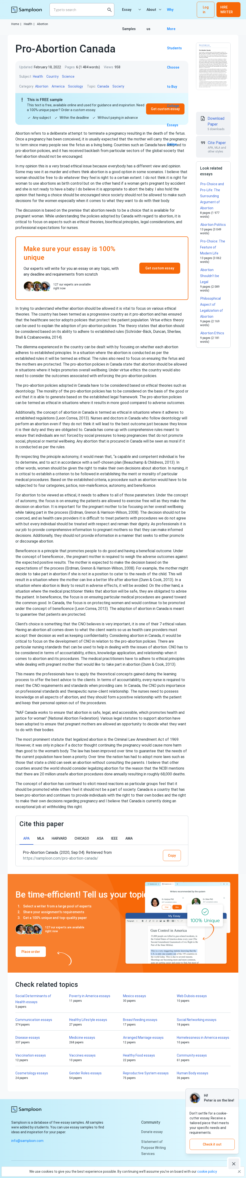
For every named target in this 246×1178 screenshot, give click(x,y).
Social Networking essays (196, 1020)
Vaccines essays (82, 1055)
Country (52, 76)
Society (118, 86)
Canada (103, 86)
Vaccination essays (30, 1055)
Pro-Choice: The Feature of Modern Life (212, 247)
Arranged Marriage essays (143, 1037)
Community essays (192, 1055)
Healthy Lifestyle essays (88, 1020)
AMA (129, 838)
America (58, 86)
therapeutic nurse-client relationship (98, 691)
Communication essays (33, 1020)
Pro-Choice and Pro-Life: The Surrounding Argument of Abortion (212, 196)
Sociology (75, 86)
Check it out (212, 1144)
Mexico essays (134, 996)
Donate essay (152, 1132)
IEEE (114, 838)
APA (26, 838)
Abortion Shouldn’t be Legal (209, 276)
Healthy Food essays (139, 1055)
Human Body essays (192, 1073)
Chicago (81, 838)
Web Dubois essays (192, 996)
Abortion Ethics (212, 333)
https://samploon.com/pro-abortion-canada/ (60, 858)
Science (68, 76)
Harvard (59, 838)
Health (29, 24)
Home (16, 24)
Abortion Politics (213, 225)
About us (151, 13)
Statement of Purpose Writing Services (153, 1148)
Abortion (42, 24)
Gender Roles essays (85, 1073)
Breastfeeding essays (140, 1020)
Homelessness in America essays (203, 1037)
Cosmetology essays (31, 1073)
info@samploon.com (27, 1141)
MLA (40, 838)
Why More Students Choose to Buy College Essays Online (174, 13)
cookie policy (207, 1171)
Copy (172, 855)
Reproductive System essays (146, 1073)
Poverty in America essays (89, 996)
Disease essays (27, 1037)
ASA (100, 838)
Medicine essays (82, 1037)
